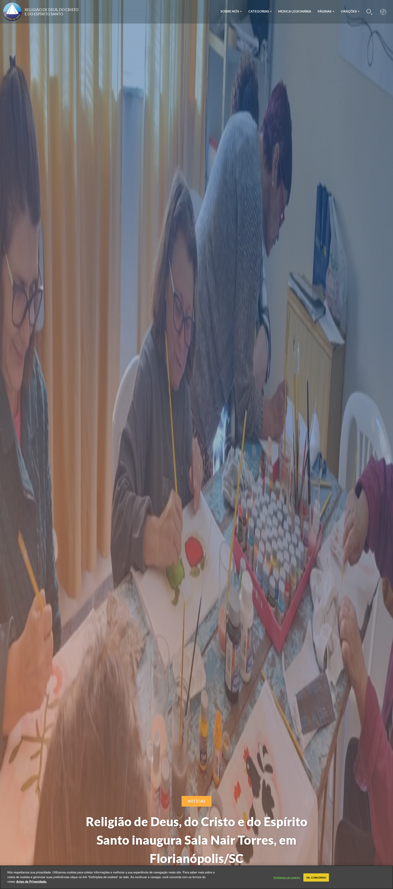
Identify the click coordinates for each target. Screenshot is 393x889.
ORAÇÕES (349, 11)
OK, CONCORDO (316, 877)
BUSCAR (369, 12)
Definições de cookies (287, 877)
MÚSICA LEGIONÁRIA (294, 11)
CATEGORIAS (259, 11)
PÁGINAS (325, 11)
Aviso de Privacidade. (31, 881)
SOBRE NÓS (230, 11)
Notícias (196, 801)
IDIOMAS (383, 12)
